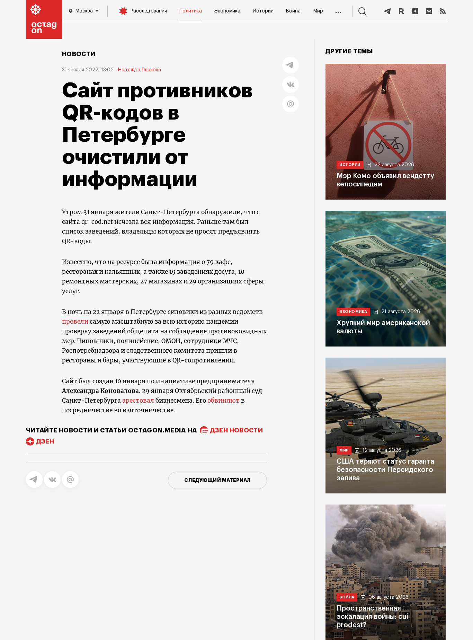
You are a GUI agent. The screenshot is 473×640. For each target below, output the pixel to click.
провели (75, 321)
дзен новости (236, 430)
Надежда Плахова (139, 70)
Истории (263, 11)
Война (293, 11)
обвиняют (223, 400)
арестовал (138, 400)
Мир (318, 11)
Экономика (227, 11)
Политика (190, 11)
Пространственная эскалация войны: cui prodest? (372, 617)
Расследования (148, 11)
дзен (45, 441)
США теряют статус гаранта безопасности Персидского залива (385, 470)
